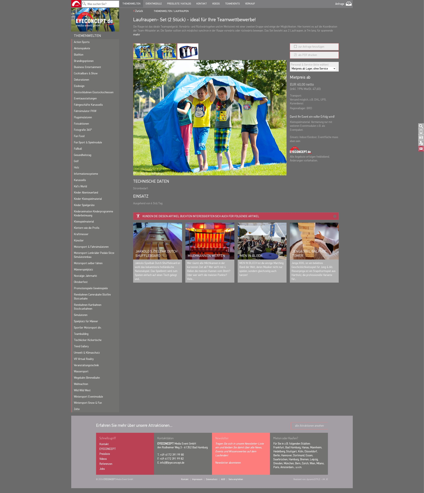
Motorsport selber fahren (88, 263)
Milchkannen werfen (206, 256)
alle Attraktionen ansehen (309, 425)
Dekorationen (81, 79)
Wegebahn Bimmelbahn (87, 377)
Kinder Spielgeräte (84, 205)
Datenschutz (211, 479)
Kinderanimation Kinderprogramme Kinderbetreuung (93, 213)
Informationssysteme (86, 174)
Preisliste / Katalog (179, 3)
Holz (76, 167)
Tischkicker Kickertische (88, 340)
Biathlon (78, 54)
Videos (216, 3)
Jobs (102, 469)
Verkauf (250, 3)
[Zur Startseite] (76, 3)
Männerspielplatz (83, 269)
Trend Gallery (81, 346)
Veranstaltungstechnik (86, 365)
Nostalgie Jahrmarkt (85, 276)
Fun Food (79, 136)
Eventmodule (154, 3)
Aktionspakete (82, 48)
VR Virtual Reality (84, 359)
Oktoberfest (81, 282)
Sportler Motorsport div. (88, 327)
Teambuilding (81, 334)
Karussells (80, 180)
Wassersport (81, 371)
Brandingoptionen (84, 61)
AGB (223, 479)
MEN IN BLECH (251, 256)
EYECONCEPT (107, 449)
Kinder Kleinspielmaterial (88, 199)
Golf (76, 161)
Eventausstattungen (85, 98)
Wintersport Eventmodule (88, 396)
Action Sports (82, 42)
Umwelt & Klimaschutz (87, 352)
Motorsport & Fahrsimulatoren (91, 247)
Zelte (77, 409)
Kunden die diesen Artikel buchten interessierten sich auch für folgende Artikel (200, 216)
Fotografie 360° (83, 130)
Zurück (139, 11)
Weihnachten (81, 384)
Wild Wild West (82, 390)
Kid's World (80, 186)
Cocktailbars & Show (86, 73)
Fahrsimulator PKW (85, 111)
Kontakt (201, 3)
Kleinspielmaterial (84, 221)
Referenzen (105, 464)
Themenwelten (131, 3)
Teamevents (232, 3)
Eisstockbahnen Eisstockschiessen (93, 92)
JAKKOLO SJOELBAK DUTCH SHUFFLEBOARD (156, 253)
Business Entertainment (87, 67)
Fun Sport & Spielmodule (88, 142)
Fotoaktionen (81, 123)
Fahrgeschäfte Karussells (88, 105)
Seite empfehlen (236, 479)
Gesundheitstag (82, 155)
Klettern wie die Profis (86, 228)
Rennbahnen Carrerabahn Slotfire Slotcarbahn (92, 296)
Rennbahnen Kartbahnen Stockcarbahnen (87, 307)
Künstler (79, 240)
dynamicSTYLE (313, 479)
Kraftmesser (81, 234)
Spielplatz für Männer (86, 321)
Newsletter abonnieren (228, 462)
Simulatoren (80, 315)
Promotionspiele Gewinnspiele (91, 288)
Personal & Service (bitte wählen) (310, 64)
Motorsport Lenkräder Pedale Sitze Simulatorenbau (94, 255)
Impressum (197, 479)
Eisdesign (79, 86)
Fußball (78, 149)
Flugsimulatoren (83, 117)
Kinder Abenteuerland (86, 192)
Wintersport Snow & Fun (88, 403)
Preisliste (104, 454)
